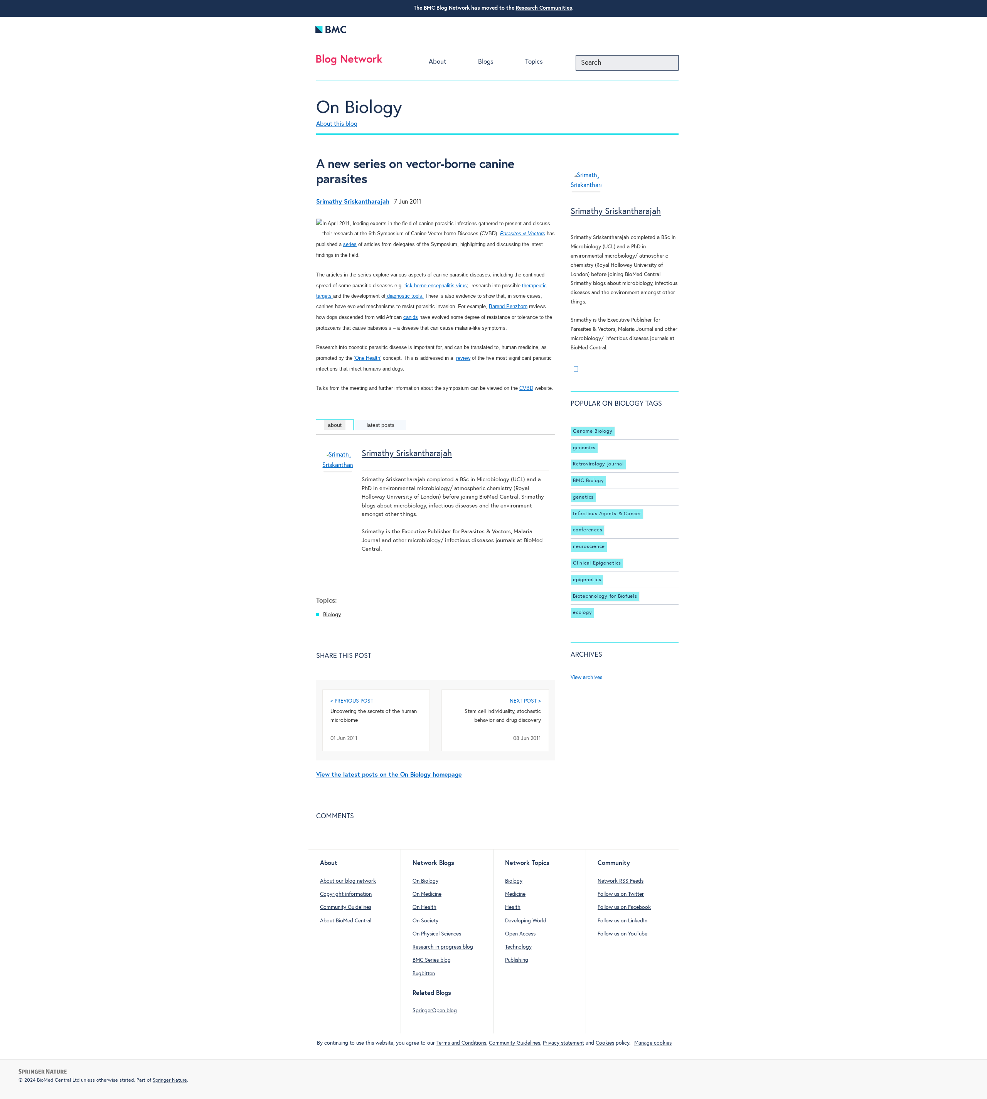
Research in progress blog (443, 947)
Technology (518, 947)
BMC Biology (588, 480)
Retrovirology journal (598, 464)
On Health (424, 907)
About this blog (336, 124)
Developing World (525, 921)
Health (512, 907)
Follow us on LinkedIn (622, 921)
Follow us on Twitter (621, 894)
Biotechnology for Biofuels (605, 596)
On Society (425, 921)
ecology (582, 612)
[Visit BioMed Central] (330, 31)
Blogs (486, 62)
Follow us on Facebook (624, 907)
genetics (583, 497)
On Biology (359, 108)
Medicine (515, 894)
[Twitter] (575, 369)
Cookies (605, 1043)
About (437, 62)
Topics (534, 62)
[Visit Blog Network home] (349, 61)
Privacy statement (563, 1043)
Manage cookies (653, 1043)
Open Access (520, 934)
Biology (332, 614)
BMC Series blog (432, 960)
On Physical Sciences (437, 934)
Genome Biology (593, 431)
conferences (587, 530)
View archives (586, 677)
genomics (584, 447)
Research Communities (544, 8)
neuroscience (589, 546)
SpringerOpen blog (435, 1010)
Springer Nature (170, 1080)
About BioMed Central (345, 921)
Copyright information (346, 894)
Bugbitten (424, 973)
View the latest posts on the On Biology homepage (389, 775)
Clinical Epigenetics (597, 563)
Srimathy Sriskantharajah (407, 454)
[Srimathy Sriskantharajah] (337, 478)
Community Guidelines (345, 907)
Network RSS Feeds (620, 881)
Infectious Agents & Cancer (607, 513)
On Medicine (427, 894)
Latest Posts (380, 425)
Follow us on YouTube (622, 934)
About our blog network (348, 881)
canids (410, 317)
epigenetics (587, 579)
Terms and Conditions (461, 1043)
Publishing (516, 960)
